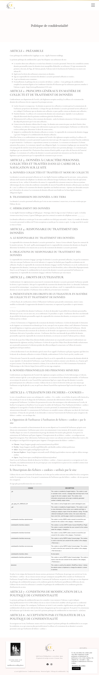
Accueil (83, 648)
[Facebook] (48, 664)
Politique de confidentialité (58, 671)
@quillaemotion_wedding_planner (15, 665)
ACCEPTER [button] (76, 668)
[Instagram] (51, 664)
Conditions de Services (34, 671)
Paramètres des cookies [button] (78, 666)
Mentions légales (45, 671)
